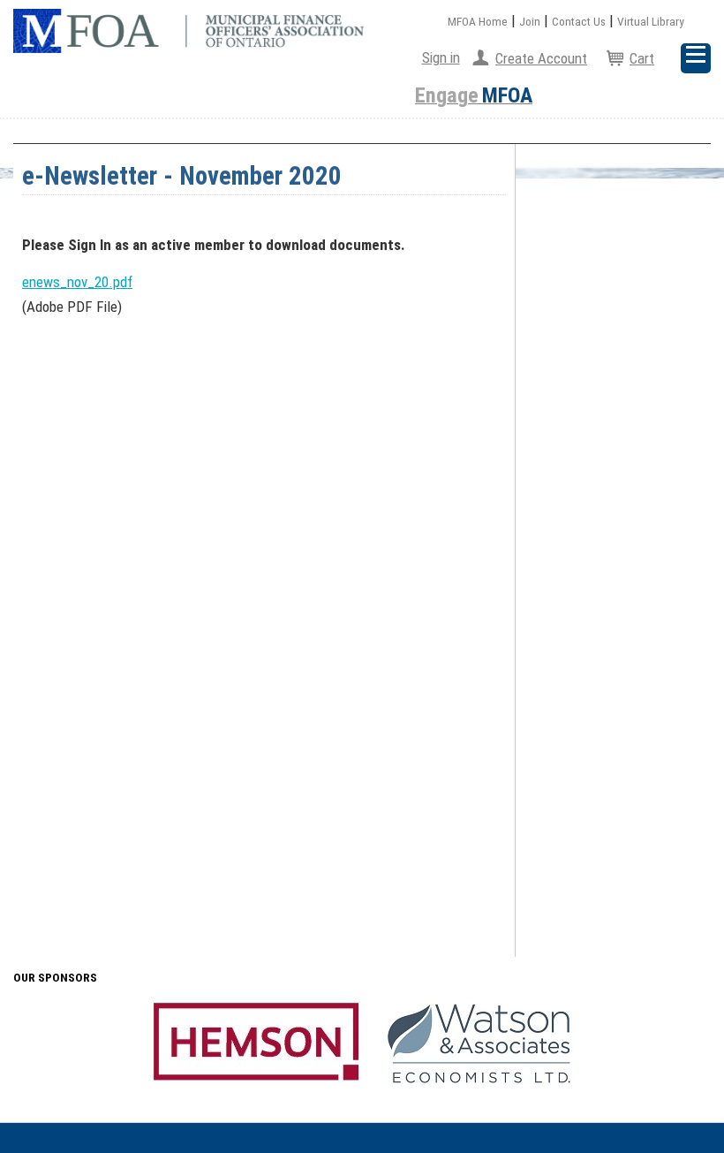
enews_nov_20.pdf (77, 282)
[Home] (188, 31)
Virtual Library (650, 21)
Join (529, 21)
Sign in (441, 57)
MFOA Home (478, 21)
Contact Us (579, 21)
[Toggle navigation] (696, 58)
